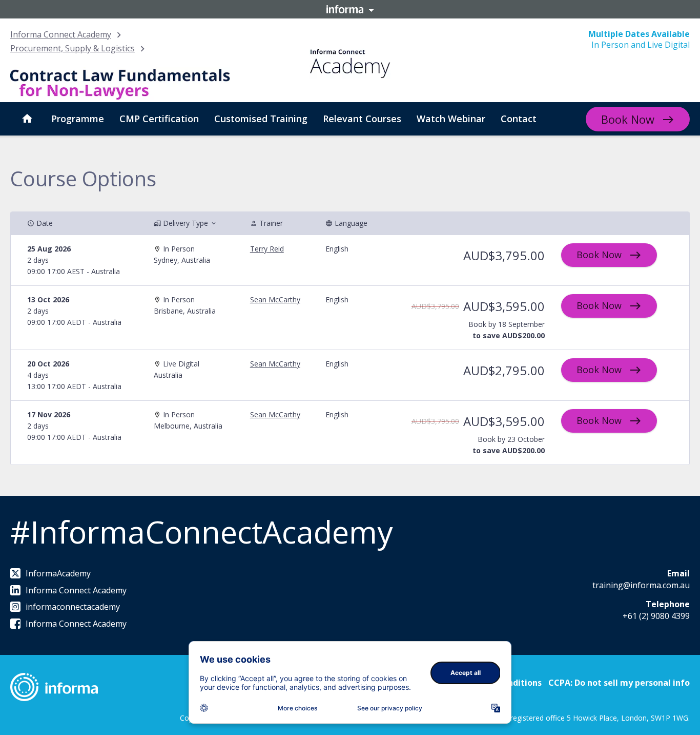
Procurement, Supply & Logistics (72, 48)
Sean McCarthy (275, 299)
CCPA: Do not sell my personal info (619, 682)
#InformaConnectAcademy (201, 532)
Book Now (627, 119)
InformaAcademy (58, 573)
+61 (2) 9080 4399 (656, 616)
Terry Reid (267, 249)
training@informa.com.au (641, 585)
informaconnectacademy (73, 606)
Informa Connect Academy (60, 34)
